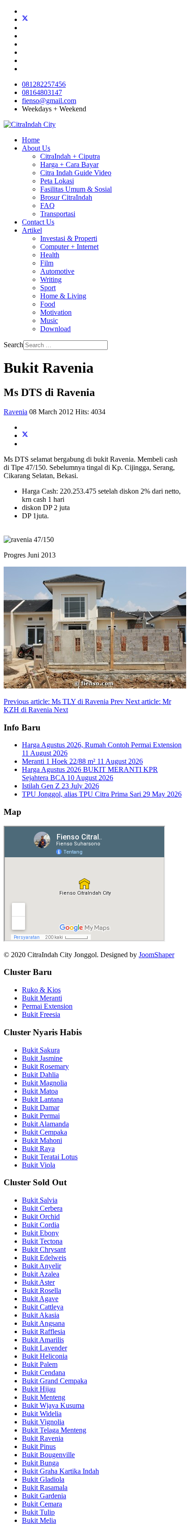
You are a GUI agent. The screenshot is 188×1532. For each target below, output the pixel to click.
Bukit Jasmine (42, 1058)
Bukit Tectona (42, 1241)
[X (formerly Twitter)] (25, 435)
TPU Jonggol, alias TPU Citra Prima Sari (102, 794)
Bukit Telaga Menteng (54, 1430)
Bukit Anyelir (41, 1266)
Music (49, 320)
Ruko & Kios (41, 990)
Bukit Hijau (39, 1389)
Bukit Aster (38, 1282)
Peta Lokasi (57, 181)
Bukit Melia (39, 1520)
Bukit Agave (40, 1299)
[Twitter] (25, 19)
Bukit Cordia (40, 1225)
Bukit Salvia (39, 1200)
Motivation (56, 312)
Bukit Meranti (42, 998)
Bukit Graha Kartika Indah (60, 1471)
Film (46, 263)
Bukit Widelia (42, 1413)
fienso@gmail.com (49, 100)
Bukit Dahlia (40, 1075)
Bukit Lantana (42, 1099)
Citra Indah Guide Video (75, 173)
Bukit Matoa (40, 1091)
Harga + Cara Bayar (69, 164)
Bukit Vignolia (43, 1422)
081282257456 (44, 84)
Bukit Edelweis (44, 1257)
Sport (48, 288)
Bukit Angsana (43, 1323)
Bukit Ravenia (42, 1438)
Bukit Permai (41, 1116)
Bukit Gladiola (43, 1479)
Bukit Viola (38, 1165)
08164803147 (42, 92)
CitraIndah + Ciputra (70, 156)
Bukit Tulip (38, 1512)
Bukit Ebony (40, 1233)
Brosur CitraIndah (66, 197)
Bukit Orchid (41, 1216)
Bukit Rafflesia (43, 1331)
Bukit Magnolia (44, 1083)
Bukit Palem (39, 1364)
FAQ (47, 205)
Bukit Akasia (40, 1315)
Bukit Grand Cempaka (54, 1381)
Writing (51, 279)
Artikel (32, 230)
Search (13, 345)
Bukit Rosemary (45, 1066)
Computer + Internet (69, 246)
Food (47, 304)
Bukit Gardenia (44, 1496)
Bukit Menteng (43, 1397)
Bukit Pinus (39, 1446)
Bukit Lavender (44, 1348)
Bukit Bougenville (48, 1455)
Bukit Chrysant (44, 1249)
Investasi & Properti (68, 238)
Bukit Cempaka (44, 1132)
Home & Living (63, 296)
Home (31, 140)
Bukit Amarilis (43, 1340)
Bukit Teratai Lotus (50, 1157)
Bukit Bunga (40, 1463)
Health (49, 255)
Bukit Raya (38, 1148)
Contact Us (38, 222)
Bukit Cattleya (42, 1307)
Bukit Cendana (43, 1372)
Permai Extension (47, 1006)
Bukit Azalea (40, 1274)
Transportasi (57, 214)
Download (55, 329)
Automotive (57, 271)
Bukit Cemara (42, 1504)
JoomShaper (156, 955)
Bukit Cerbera (42, 1208)
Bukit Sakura (41, 1050)
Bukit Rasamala (45, 1487)
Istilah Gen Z (60, 786)
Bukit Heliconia (45, 1356)
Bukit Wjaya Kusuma (53, 1405)
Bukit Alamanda (45, 1124)
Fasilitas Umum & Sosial (76, 189)
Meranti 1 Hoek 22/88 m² (82, 761)
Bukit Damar (40, 1107)
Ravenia (15, 412)
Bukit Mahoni (42, 1140)
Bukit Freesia (41, 1014)
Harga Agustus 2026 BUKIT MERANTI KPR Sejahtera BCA (90, 774)
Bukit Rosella (41, 1290)
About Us (36, 148)
